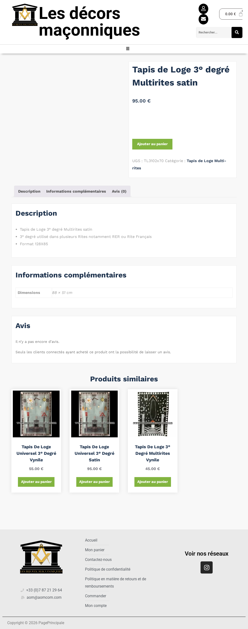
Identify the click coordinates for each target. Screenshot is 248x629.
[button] (128, 49)
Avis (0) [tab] (119, 191)
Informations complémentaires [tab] (76, 191)
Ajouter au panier (152, 144)
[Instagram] (207, 567)
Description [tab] (29, 191)
